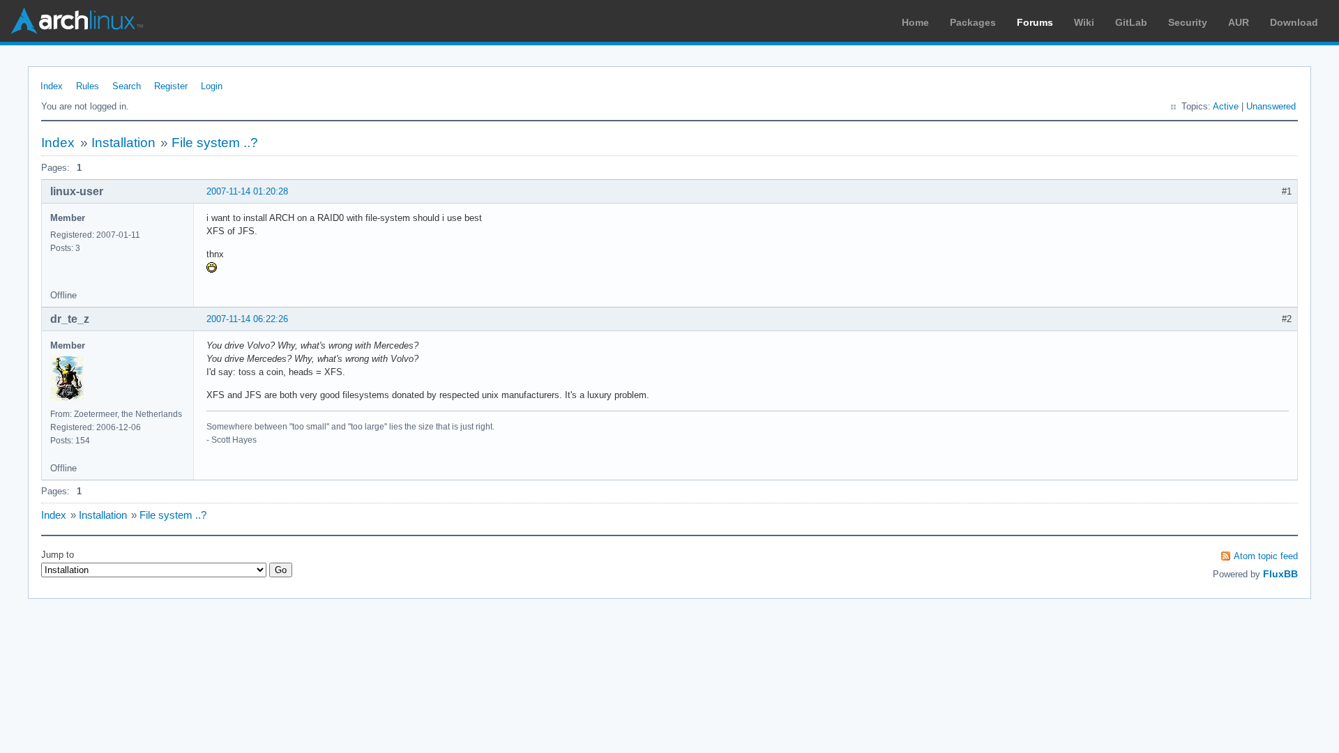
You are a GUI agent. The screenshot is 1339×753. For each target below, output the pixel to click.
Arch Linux (76, 21)
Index (51, 86)
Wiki (1084, 22)
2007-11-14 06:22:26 (247, 319)
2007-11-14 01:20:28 (247, 191)
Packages (973, 22)
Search (126, 86)
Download (1294, 22)
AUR (1238, 22)
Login (211, 86)
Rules (87, 86)
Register (171, 86)
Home (915, 22)
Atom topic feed (1266, 556)
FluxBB (1280, 573)
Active (1226, 106)
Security (1187, 22)
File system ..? (215, 142)
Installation (123, 142)
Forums (1035, 22)
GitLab (1131, 22)
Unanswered (1271, 106)
